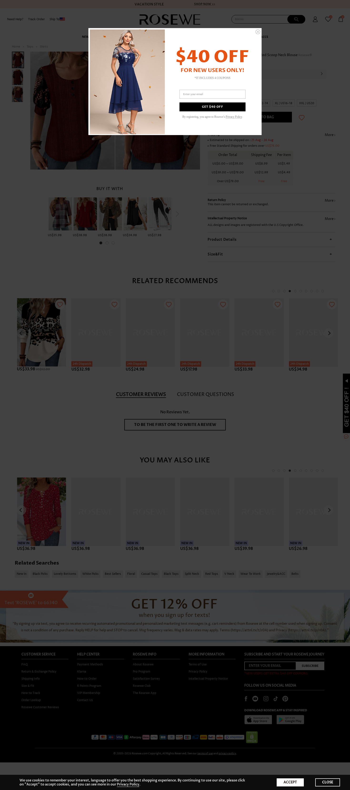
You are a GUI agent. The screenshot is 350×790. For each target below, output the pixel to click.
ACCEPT (290, 782)
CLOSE (327, 782)
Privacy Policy (234, 116)
